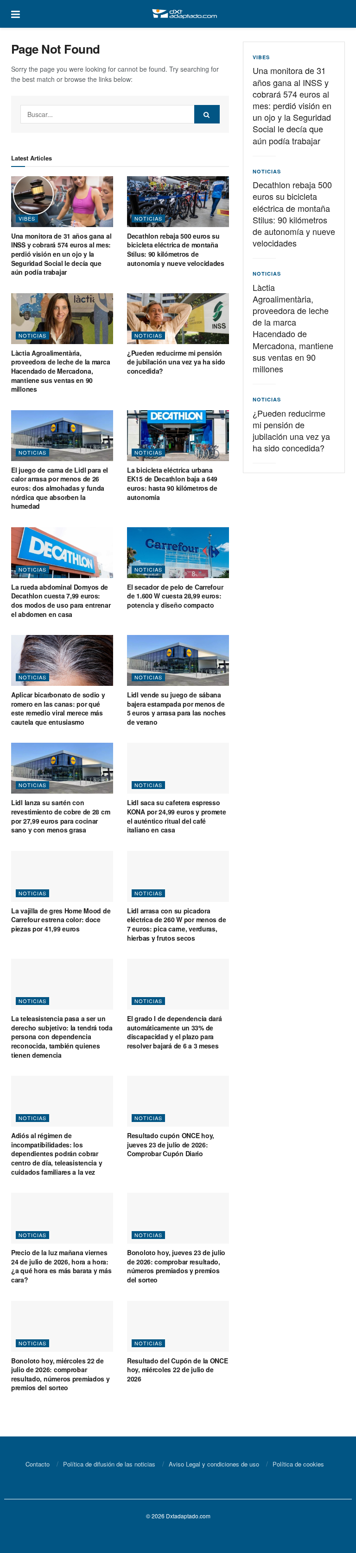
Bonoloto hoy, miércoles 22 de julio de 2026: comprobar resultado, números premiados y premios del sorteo (60, 1374)
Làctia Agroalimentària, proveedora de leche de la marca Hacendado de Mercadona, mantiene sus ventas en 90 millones (60, 371)
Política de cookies (298, 1464)
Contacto (37, 1464)
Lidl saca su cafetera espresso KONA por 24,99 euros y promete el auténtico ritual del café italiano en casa (176, 816)
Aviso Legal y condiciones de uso (214, 1464)
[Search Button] (207, 114)
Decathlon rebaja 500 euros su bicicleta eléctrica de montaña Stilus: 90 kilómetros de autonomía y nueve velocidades (175, 249)
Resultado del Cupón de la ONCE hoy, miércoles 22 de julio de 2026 (177, 1369)
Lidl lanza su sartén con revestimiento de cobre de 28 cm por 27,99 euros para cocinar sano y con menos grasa (60, 816)
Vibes (27, 218)
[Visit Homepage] (184, 13)
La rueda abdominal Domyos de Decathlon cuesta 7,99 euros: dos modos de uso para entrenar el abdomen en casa (61, 600)
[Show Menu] (15, 14)
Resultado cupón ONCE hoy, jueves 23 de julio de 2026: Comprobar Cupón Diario (170, 1144)
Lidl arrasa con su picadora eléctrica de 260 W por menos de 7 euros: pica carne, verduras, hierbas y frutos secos (176, 924)
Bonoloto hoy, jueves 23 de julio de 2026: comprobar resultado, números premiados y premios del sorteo (176, 1266)
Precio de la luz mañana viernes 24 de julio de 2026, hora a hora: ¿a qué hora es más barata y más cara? (61, 1266)
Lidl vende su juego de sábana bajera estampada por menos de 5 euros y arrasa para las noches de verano (176, 708)
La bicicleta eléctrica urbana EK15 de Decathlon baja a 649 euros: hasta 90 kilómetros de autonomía (172, 483)
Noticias (148, 218)
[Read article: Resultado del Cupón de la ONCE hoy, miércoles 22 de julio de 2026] (178, 1326)
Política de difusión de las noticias (109, 1464)
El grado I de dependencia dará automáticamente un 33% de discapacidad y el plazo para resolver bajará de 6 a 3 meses (174, 1032)
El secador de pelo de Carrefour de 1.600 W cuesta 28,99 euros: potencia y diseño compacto (175, 596)
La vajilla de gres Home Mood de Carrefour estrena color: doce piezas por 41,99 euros (60, 919)
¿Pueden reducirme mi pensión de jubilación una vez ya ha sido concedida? (176, 362)
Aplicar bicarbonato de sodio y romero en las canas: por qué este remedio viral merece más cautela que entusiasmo (58, 708)
